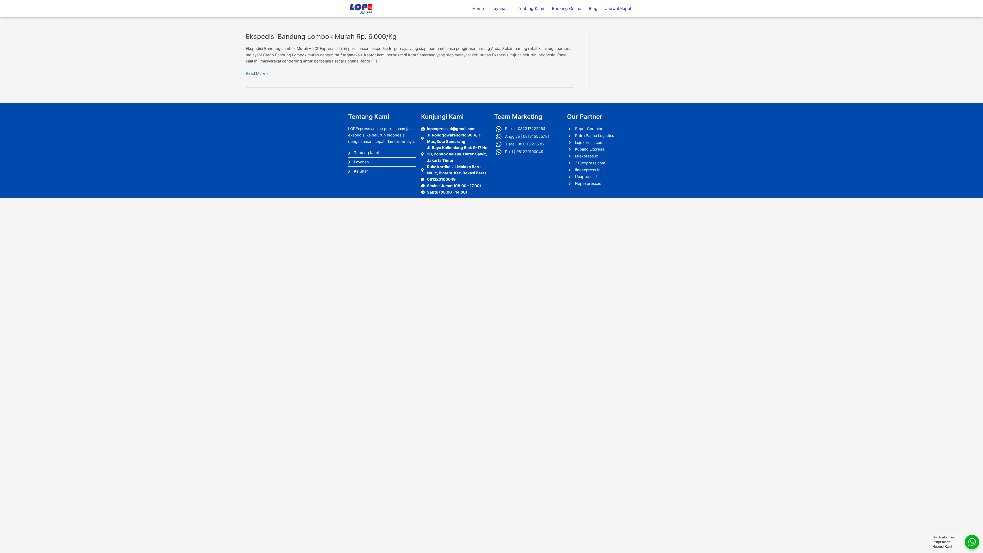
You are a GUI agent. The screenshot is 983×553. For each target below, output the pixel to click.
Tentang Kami (531, 8)
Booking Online (566, 8)
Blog (593, 8)
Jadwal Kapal (618, 8)
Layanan (500, 8)
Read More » (257, 73)
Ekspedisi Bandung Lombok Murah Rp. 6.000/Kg (321, 36)
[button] (501, 8)
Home (478, 8)
